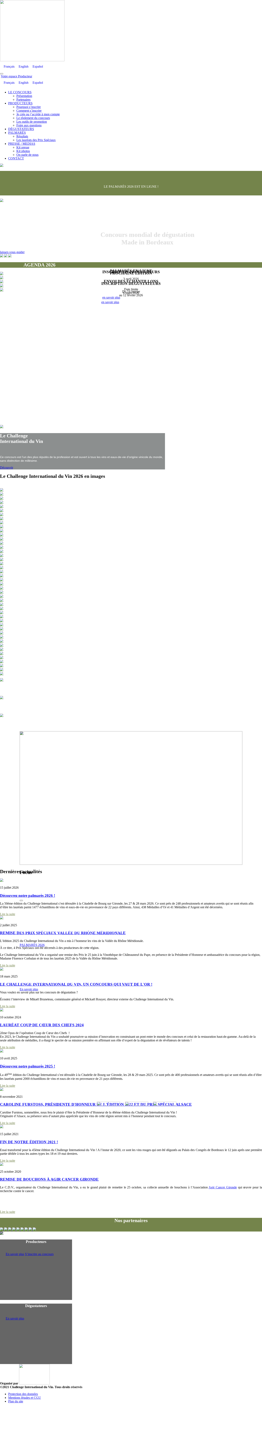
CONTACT (16, 158)
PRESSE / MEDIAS (21, 143)
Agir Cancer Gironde (223, 1187)
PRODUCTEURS (20, 103)
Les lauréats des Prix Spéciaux (36, 140)
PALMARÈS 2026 (32, 945)
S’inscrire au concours (39, 1254)
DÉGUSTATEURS (21, 129)
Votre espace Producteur (16, 76)
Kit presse (22, 147)
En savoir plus (29, 989)
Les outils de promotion (31, 121)
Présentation (24, 96)
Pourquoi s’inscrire (28, 107)
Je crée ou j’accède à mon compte (38, 114)
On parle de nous (27, 154)
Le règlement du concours (33, 118)
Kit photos (23, 151)
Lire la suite (7, 914)
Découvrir (6, 467)
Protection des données (23, 1394)
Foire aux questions (29, 125)
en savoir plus (110, 302)
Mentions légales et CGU (24, 1397)
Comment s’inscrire (29, 110)
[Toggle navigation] (1, 73)
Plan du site (15, 1401)
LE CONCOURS (20, 92)
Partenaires (23, 99)
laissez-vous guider (12, 252)
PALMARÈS (17, 132)
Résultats (22, 136)
